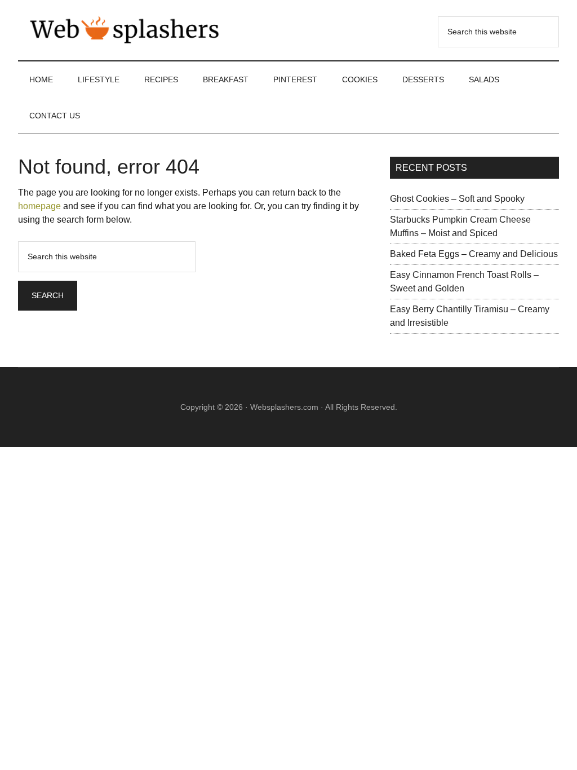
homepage (39, 206)
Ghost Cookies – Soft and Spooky (457, 198)
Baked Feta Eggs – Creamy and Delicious (474, 254)
